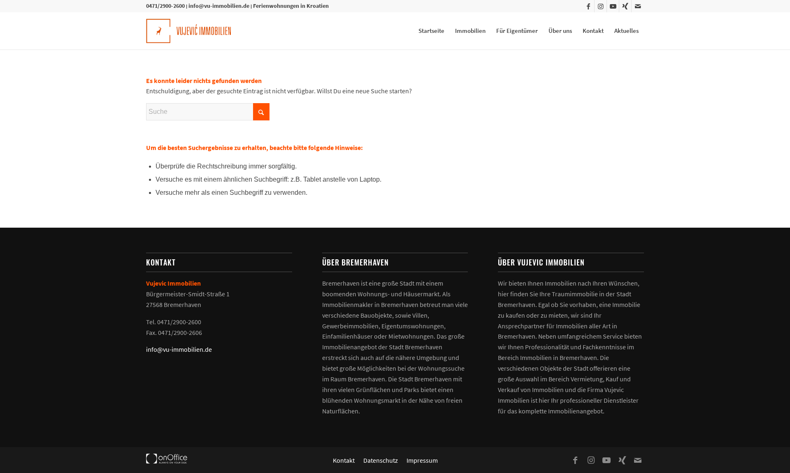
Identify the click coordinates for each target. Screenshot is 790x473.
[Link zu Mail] (638, 6)
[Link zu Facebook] (588, 6)
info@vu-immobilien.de (218, 5)
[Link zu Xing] (625, 6)
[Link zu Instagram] (600, 6)
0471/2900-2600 (165, 5)
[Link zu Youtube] (613, 6)
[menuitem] (431, 30)
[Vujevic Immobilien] (188, 30)
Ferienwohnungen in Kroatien (291, 5)
